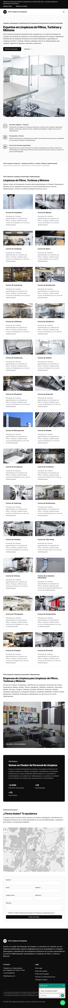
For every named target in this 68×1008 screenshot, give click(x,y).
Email (8, 887)
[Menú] (64, 12)
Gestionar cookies (21, 6)
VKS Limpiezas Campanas (17, 12)
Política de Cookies (41, 971)
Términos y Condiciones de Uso (45, 912)
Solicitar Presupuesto (11, 49)
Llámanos (27, 49)
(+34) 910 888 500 (9, 973)
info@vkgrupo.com (9, 976)
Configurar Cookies (41, 979)
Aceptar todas (7, 6)
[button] (34, 849)
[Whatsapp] (62, 1002)
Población (38, 895)
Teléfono (38, 887)
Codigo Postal (10, 895)
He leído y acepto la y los (31, 912)
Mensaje (9, 903)
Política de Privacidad (26, 912)
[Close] (63, 985)
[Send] (62, 995)
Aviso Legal (38, 968)
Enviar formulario (34, 917)
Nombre (9, 880)
